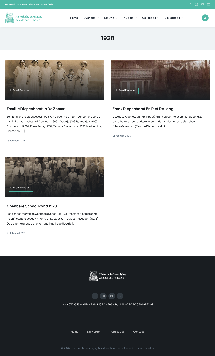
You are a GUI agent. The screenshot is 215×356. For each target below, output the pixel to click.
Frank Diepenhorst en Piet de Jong (143, 108)
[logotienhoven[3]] (107, 271)
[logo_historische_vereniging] (23, 13)
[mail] (208, 4)
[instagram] (196, 4)
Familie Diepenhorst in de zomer (36, 108)
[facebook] (190, 4)
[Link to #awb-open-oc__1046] (205, 17)
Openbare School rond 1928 (32, 206)
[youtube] (202, 4)
